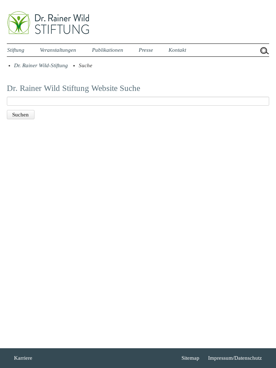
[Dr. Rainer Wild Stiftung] (48, 33)
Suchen (20, 115)
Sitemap (190, 358)
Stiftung (15, 50)
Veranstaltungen (58, 50)
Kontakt (177, 50)
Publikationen (107, 50)
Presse (146, 50)
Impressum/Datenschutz (235, 358)
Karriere (23, 358)
